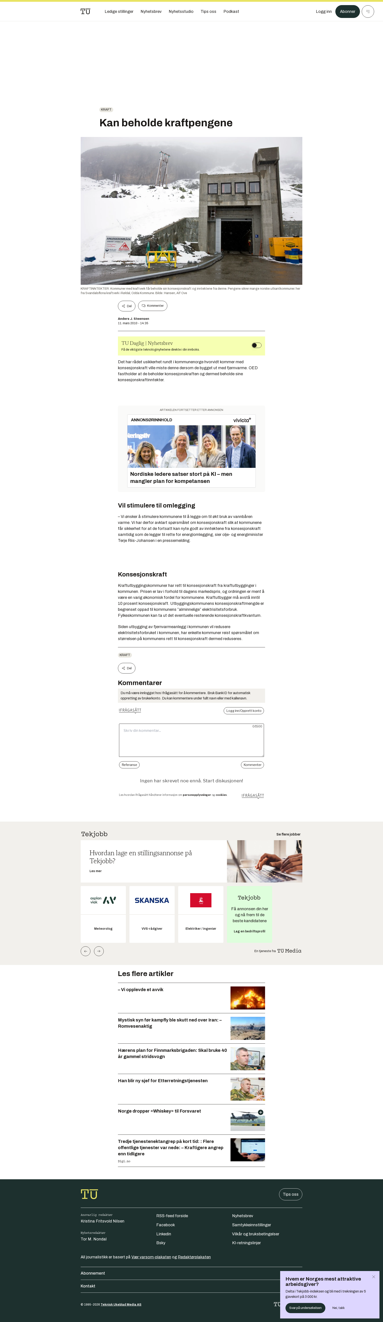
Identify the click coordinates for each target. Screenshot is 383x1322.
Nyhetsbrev (242, 1216)
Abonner (347, 11)
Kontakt (88, 1286)
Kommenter (155, 305)
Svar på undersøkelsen (305, 1308)
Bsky (160, 1243)
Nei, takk (338, 1308)
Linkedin (163, 1234)
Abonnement (93, 1273)
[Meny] (368, 11)
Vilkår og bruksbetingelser (255, 1234)
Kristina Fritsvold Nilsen (102, 1221)
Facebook (165, 1225)
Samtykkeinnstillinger (251, 1225)
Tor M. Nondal (94, 1239)
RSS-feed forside (172, 1216)
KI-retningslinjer (246, 1243)
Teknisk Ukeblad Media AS (121, 1304)
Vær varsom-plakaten (151, 1257)
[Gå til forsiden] (85, 11)
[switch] (257, 345)
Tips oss (291, 1194)
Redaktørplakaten (194, 1257)
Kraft (106, 109)
